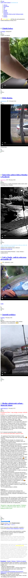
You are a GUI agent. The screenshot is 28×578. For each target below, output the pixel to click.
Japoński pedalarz (9, 315)
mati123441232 (4, 408)
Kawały (5, 11)
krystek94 (3, 31)
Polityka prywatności (21, 561)
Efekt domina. (7, 98)
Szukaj (5, 2)
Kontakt (9, 561)
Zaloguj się (3, 249)
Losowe (5, 15)
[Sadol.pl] (2, 1)
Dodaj (2, 2)
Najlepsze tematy (19, 14)
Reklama (14, 561)
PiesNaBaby (3, 179)
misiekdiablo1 (4, 101)
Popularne (5, 12)
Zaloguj (9, 2)
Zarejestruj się (14, 2)
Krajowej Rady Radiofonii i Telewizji (15, 528)
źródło (2, 303)
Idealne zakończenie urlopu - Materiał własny (12, 404)
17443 (5, 524)
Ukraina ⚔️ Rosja (6, 19)
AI (4, 8)
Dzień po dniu (12, 14)
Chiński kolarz (7, 28)
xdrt (1, 262)
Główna (5, 5)
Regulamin (3, 561)
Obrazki (5, 10)
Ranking (5, 16)
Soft (4, 7)
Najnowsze (6, 14)
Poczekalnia (6, 6)
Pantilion (3, 317)
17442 (8, 524)
